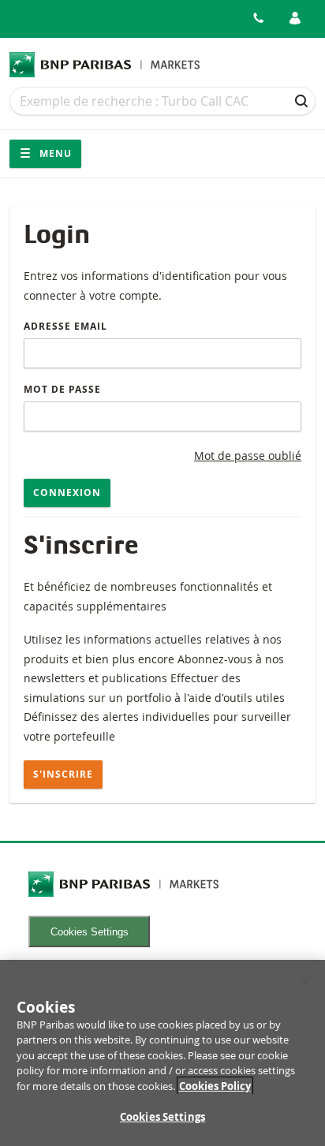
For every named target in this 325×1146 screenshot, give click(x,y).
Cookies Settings (89, 932)
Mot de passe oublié (247, 455)
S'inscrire (63, 774)
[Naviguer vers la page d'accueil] (104, 64)
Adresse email (65, 326)
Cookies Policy (215, 1086)
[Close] (306, 982)
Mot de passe (62, 389)
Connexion (67, 492)
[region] (162, 1053)
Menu (54, 153)
